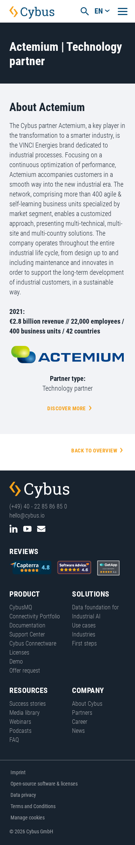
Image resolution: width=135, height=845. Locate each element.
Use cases (84, 625)
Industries (83, 634)
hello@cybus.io (27, 515)
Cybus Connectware (39, 490)
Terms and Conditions (33, 806)
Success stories (27, 703)
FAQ (14, 739)
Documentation (27, 625)
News (78, 730)
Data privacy (23, 795)
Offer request (24, 670)
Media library (24, 712)
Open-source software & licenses (44, 784)
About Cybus (87, 703)
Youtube (27, 529)
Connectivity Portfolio (34, 616)
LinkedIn (13, 529)
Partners (82, 712)
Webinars (20, 721)
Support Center (27, 634)
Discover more (66, 408)
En (98, 10)
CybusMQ (20, 607)
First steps (84, 643)
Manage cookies (27, 818)
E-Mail (41, 529)
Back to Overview (94, 451)
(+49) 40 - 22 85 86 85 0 (38, 506)
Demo (16, 661)
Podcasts (20, 730)
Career (79, 721)
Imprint (18, 772)
